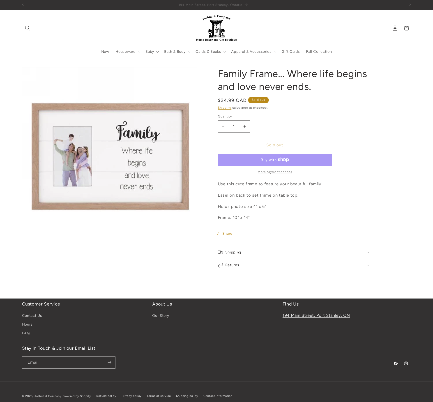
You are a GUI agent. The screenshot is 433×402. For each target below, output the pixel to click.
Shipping (224, 107)
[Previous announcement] (23, 5)
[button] (28, 28)
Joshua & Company (48, 396)
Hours (27, 324)
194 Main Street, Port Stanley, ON (316, 315)
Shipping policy (187, 395)
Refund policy (106, 395)
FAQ (26, 333)
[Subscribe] (109, 362)
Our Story (160, 316)
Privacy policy (132, 395)
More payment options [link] (275, 172)
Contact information (218, 395)
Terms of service (159, 395)
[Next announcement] (410, 5)
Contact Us (32, 316)
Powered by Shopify (76, 396)
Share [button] (227, 233)
